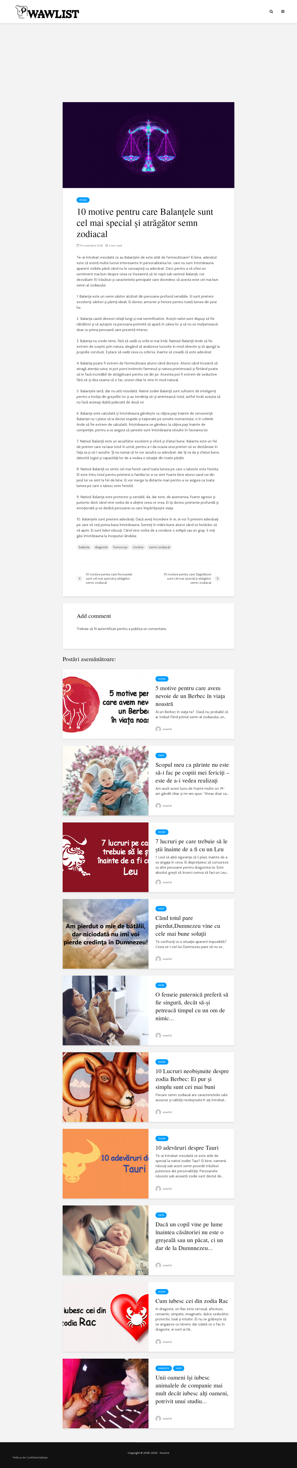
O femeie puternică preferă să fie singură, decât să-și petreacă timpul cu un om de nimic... (191, 1006)
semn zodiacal (159, 547)
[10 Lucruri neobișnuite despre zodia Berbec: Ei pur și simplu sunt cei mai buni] (105, 1087)
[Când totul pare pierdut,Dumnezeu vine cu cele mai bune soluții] (105, 933)
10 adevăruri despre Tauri (187, 1147)
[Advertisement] (148, 62)
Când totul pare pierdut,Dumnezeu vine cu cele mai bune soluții (187, 925)
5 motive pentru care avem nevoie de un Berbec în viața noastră (190, 696)
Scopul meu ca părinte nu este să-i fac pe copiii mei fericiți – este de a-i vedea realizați (192, 772)
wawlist (167, 729)
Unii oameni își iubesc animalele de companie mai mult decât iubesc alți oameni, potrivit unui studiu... (192, 1389)
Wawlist (164, 1453)
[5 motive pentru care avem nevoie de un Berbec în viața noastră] (105, 704)
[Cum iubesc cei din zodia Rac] (105, 1316)
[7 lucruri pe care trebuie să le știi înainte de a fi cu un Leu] (105, 857)
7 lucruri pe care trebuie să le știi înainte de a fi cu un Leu (191, 845)
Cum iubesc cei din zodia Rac (191, 1301)
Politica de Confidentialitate (30, 1457)
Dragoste (163, 1368)
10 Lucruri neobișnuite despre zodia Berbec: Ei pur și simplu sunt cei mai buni (192, 1079)
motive (138, 547)
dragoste (101, 547)
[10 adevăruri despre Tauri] (105, 1163)
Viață (161, 755)
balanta (84, 547)
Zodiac (83, 199)
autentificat (107, 629)
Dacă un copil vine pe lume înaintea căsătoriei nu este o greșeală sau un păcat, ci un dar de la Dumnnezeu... (189, 1236)
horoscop (120, 547)
